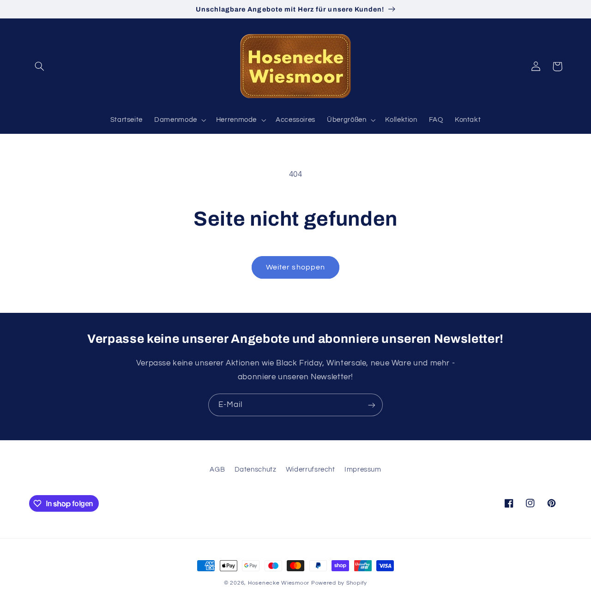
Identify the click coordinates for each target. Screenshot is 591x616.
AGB (217, 469)
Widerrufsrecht (310, 469)
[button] (39, 66)
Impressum (362, 469)
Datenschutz (256, 469)
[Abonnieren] (371, 405)
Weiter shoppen (295, 267)
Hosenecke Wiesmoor (278, 583)
